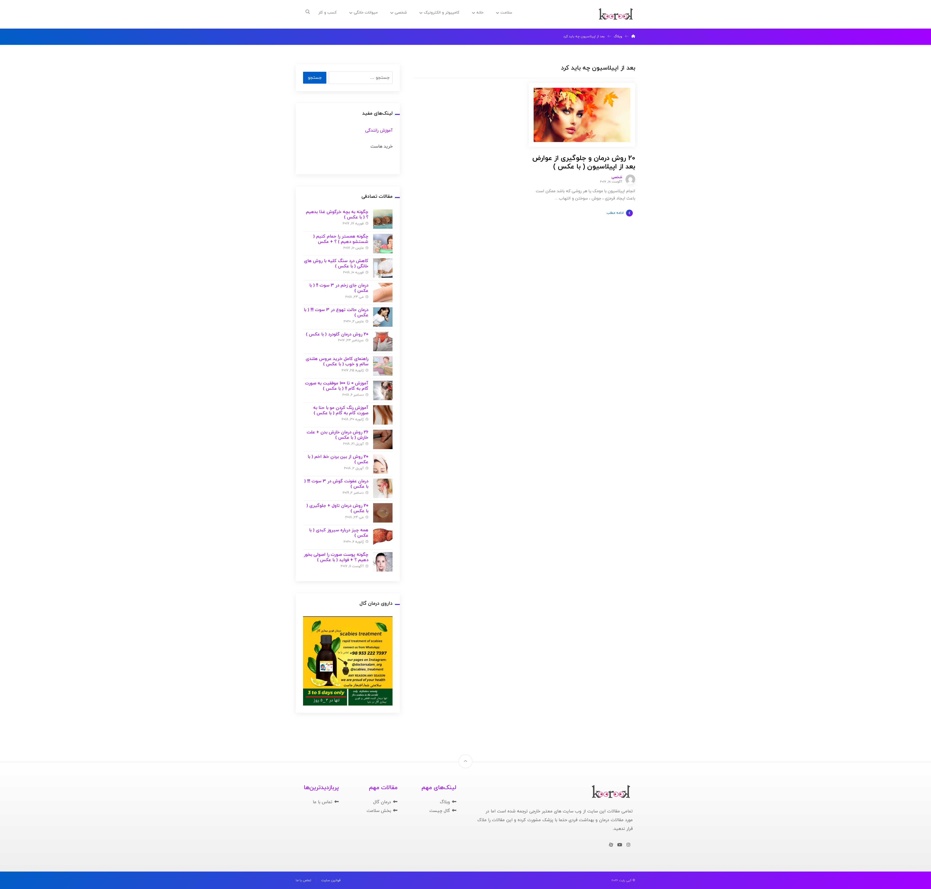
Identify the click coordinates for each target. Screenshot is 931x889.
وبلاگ (445, 802)
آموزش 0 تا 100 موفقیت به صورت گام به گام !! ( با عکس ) (336, 386)
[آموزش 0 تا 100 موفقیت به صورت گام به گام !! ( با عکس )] (383, 390)
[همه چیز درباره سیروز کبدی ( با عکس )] (383, 537)
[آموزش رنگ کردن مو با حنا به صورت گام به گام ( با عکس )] (383, 415)
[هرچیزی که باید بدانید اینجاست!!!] (615, 14)
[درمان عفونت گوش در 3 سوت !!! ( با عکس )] (383, 488)
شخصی (616, 177)
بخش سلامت (379, 811)
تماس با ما (322, 802)
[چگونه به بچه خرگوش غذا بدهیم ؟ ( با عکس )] (383, 219)
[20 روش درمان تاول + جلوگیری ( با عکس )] (383, 513)
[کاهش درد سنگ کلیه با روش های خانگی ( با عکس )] (383, 268)
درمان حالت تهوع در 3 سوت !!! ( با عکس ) (336, 312)
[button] (307, 11)
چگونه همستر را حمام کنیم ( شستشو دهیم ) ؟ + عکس (340, 239)
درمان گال (382, 802)
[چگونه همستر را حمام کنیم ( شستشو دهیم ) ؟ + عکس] (383, 243)
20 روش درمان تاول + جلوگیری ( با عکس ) (337, 508)
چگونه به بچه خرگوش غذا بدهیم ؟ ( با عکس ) (337, 215)
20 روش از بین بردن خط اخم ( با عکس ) (338, 459)
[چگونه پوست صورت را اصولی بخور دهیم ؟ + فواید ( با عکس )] (383, 562)
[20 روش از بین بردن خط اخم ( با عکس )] (383, 464)
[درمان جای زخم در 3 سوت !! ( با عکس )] (383, 292)
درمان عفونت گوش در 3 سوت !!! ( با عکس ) (336, 484)
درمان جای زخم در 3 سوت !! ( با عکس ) (338, 288)
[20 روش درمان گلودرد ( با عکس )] (383, 341)
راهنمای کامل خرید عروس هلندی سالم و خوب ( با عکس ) (337, 361)
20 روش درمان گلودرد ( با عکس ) (337, 334)
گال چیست (439, 811)
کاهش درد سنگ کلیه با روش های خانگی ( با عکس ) (336, 264)
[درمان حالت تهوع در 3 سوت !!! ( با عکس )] (383, 317)
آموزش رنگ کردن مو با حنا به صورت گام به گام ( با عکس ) (340, 410)
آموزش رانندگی (379, 130)
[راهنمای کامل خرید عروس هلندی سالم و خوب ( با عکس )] (383, 366)
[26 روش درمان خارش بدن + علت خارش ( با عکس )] (383, 439)
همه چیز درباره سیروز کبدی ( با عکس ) (338, 533)
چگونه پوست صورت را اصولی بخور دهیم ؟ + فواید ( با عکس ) (336, 557)
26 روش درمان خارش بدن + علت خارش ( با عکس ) (337, 435)
